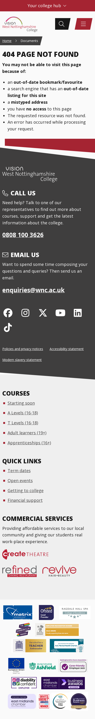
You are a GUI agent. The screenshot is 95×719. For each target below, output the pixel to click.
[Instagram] (25, 312)
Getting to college (26, 490)
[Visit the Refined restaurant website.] (22, 573)
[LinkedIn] (77, 312)
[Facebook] (8, 312)
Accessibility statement (67, 349)
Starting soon (21, 403)
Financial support (25, 500)
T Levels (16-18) (23, 423)
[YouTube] (60, 312)
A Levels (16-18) (23, 413)
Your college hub (45, 5)
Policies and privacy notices (22, 349)
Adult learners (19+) (27, 432)
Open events (20, 480)
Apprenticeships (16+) (29, 442)
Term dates (19, 470)
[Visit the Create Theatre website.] (28, 557)
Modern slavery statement (22, 360)
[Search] (61, 24)
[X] (43, 312)
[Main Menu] (83, 24)
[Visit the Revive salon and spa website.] (62, 573)
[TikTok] (8, 327)
